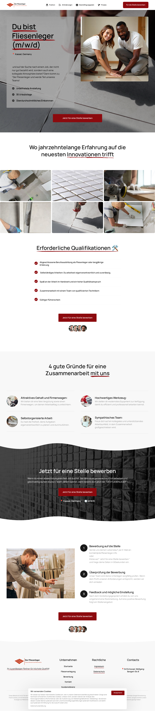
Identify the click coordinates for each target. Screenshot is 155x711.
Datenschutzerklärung (38, 706)
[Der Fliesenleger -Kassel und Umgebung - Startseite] (17, 4)
